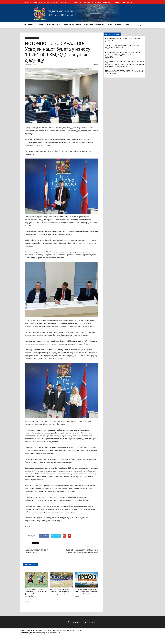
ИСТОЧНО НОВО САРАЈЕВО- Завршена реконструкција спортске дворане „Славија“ (60, 592)
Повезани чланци (30, 565)
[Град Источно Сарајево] (82, 13)
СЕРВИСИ (98, 2)
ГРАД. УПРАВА (77, 2)
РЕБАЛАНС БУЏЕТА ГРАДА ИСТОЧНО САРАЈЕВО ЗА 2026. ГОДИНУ (124, 72)
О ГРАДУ (34, 2)
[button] (139, 25)
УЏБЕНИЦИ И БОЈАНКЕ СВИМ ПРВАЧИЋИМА (36, 551)
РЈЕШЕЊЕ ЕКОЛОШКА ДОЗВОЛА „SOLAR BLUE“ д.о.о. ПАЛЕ (123, 40)
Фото (126, 25)
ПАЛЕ (110, 25)
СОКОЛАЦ (40, 25)
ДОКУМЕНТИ (88, 2)
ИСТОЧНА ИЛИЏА (54, 25)
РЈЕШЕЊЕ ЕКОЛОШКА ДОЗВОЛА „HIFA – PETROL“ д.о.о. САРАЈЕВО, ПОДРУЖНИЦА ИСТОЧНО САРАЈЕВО (123, 55)
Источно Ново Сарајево (32, 38)
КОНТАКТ (130, 2)
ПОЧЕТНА (26, 2)
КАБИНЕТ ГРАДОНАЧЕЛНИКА (49, 2)
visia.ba (32, 635)
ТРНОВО (118, 25)
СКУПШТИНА (65, 2)
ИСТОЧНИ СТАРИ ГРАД (72, 25)
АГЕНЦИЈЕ (116, 2)
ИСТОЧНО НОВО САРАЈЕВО (94, 25)
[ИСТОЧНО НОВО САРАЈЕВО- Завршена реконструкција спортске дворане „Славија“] (61, 579)
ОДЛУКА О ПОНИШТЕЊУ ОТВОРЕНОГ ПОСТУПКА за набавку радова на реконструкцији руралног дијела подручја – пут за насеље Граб (124, 64)
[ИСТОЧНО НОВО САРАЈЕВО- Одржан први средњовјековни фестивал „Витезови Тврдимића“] (36, 579)
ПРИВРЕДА (107, 2)
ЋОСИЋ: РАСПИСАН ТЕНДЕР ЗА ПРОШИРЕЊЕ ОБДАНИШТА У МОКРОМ (122, 47)
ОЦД (123, 2)
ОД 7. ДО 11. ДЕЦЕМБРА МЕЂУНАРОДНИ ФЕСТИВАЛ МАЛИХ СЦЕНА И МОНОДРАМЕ (81, 551)
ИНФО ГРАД (28, 25)
